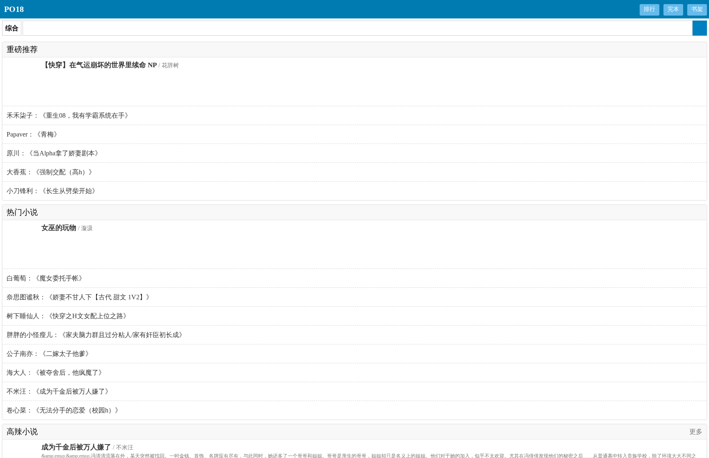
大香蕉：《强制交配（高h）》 (51, 172)
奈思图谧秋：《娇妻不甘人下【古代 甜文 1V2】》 (80, 297)
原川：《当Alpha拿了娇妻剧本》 (54, 153)
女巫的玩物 (58, 228)
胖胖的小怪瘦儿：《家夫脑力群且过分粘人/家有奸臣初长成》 (96, 334)
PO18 (14, 9)
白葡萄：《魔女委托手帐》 (46, 278)
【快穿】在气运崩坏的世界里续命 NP (99, 65)
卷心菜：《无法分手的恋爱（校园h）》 (64, 410)
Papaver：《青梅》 (33, 134)
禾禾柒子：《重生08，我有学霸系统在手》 (69, 115)
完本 (673, 9)
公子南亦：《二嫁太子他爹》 (49, 353)
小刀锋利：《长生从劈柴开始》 (52, 190)
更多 (695, 431)
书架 (697, 9)
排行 (649, 9)
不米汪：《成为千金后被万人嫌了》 (59, 391)
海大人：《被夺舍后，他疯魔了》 (56, 372)
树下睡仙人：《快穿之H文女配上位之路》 (68, 315)
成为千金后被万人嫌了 (76, 447)
